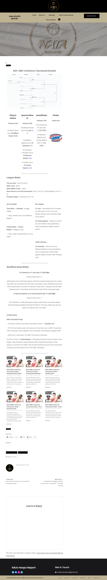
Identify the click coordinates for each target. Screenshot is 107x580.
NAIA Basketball (11, 452)
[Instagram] (19, 572)
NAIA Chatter (23, 452)
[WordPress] (22, 572)
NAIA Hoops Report (14, 17)
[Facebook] (16, 572)
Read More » (9, 387)
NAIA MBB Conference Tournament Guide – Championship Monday (33, 371)
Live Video (42, 130)
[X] (59, 19)
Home (34, 15)
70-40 (16, 136)
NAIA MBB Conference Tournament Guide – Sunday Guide (52, 371)
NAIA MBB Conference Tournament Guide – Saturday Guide (14, 406)
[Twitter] (13, 572)
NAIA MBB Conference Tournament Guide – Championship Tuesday (14, 371)
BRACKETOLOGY (91, 16)
